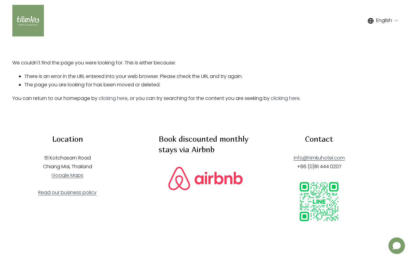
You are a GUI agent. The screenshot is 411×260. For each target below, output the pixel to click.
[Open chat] (396, 245)
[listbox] (383, 21)
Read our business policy (67, 192)
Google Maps (67, 175)
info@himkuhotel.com (319, 157)
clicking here (113, 98)
